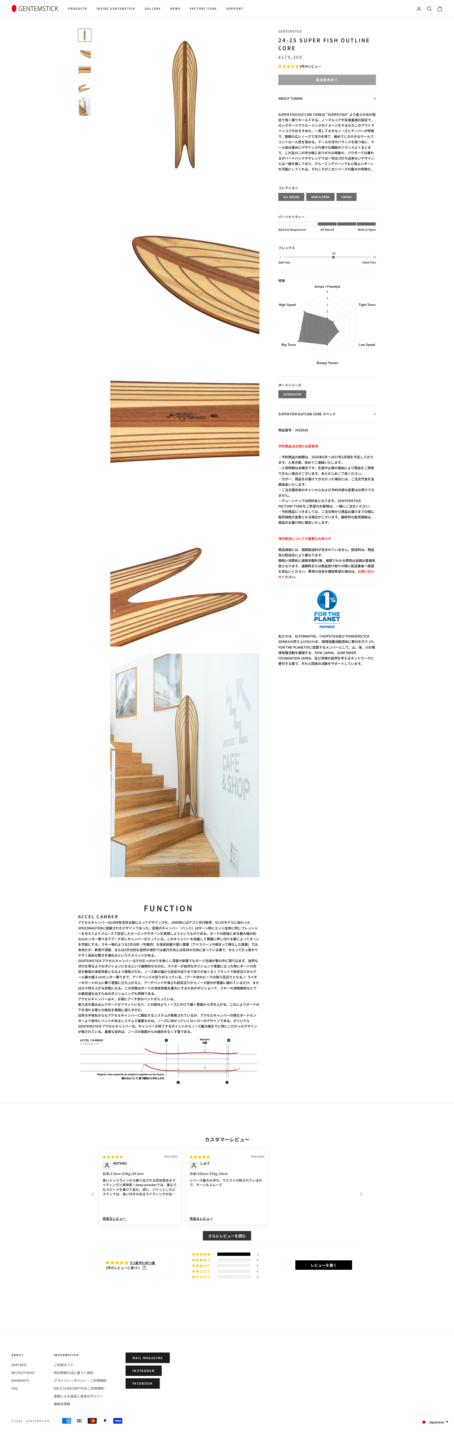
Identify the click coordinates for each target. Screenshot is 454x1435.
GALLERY (153, 8)
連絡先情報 (62, 1403)
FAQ (14, 1388)
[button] (288, 66)
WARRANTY (20, 1380)
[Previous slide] (92, 1194)
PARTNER (18, 1364)
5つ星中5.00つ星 (142, 1262)
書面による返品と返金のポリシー (78, 1396)
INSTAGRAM (143, 1370)
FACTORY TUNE (203, 8)
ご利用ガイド (64, 1364)
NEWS (175, 8)
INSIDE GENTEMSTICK (115, 8)
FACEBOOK (142, 1383)
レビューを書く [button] (323, 1265)
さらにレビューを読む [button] (227, 1236)
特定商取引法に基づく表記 (73, 1372)
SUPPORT (234, 8)
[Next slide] (361, 1194)
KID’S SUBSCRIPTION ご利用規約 (79, 1388)
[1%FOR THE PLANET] (327, 609)
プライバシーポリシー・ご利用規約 (80, 1380)
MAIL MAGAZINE (147, 1358)
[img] (113, 1156)
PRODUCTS (77, 8)
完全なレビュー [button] (114, 1218)
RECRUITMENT (23, 1372)
